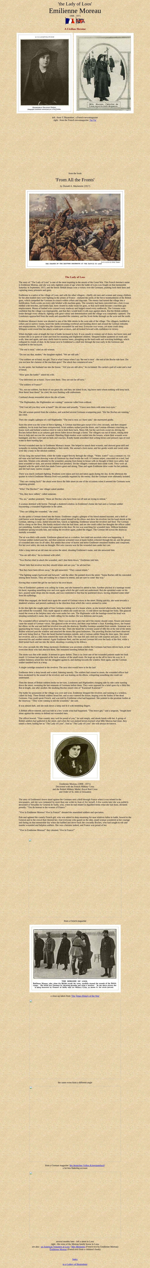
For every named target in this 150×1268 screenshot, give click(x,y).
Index (75, 1259)
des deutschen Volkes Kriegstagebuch (87, 1165)
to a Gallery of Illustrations (75, 1264)
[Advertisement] (75, 144)
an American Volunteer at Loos (55, 1246)
